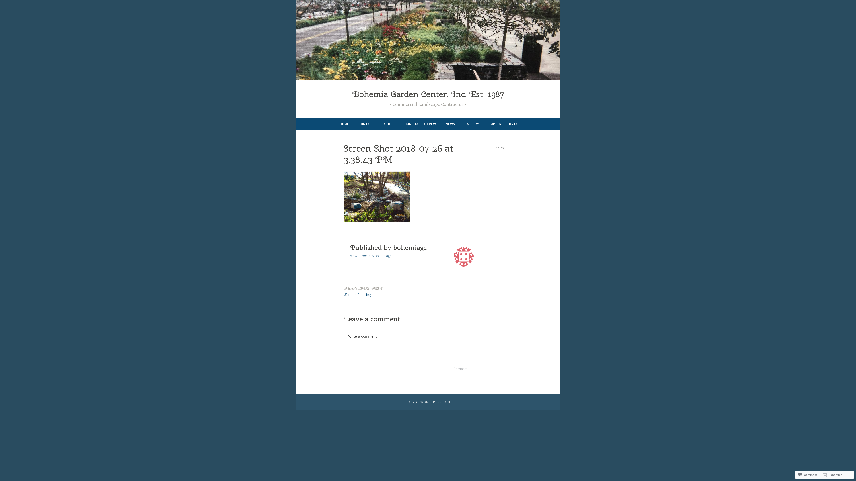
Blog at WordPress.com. (428, 402)
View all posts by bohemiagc (370, 255)
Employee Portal (504, 124)
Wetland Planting (363, 291)
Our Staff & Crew (420, 124)
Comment (460, 369)
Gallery (471, 124)
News (450, 124)
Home (344, 124)
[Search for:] (519, 148)
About (389, 124)
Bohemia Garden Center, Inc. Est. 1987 (428, 94)
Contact (366, 124)
